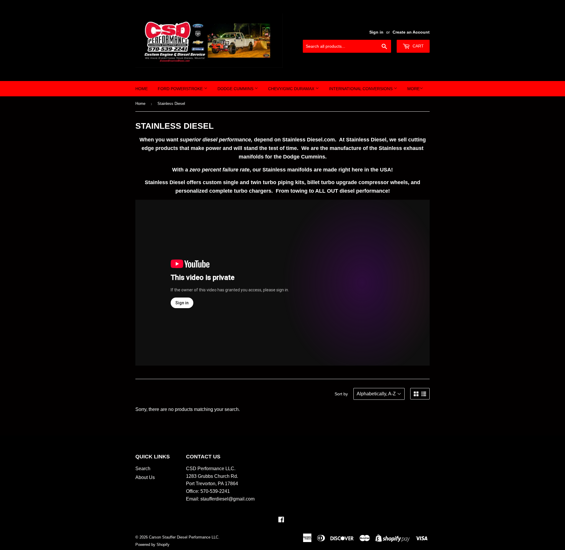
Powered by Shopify (152, 544)
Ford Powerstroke (181, 88)
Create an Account (411, 32)
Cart (417, 46)
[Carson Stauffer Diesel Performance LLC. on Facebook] (281, 520)
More (413, 88)
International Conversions (361, 88)
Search (142, 468)
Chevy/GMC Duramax (291, 88)
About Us (145, 477)
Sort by (341, 394)
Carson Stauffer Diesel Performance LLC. (184, 537)
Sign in (376, 32)
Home (141, 88)
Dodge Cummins (236, 88)
